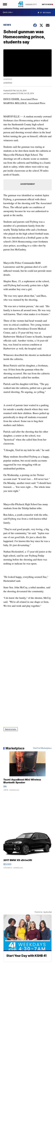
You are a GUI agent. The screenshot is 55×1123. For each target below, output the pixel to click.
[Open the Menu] (4, 4)
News (7, 24)
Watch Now (47, 4)
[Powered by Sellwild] (47, 912)
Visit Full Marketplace (42, 748)
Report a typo (10, 729)
